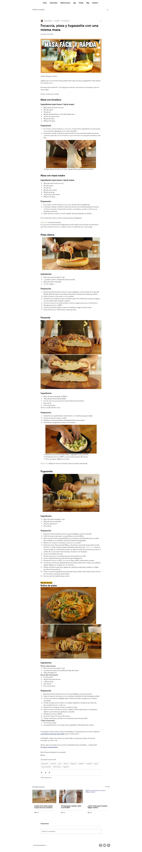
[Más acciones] (100, 21)
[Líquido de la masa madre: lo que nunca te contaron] (44, 796)
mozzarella (89, 763)
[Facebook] (100, 845)
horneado (53, 763)
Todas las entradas (38, 9)
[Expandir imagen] (71, 337)
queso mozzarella (46, 767)
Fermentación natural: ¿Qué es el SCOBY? (71, 806)
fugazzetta (73, 763)
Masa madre (45, 763)
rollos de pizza (57, 767)
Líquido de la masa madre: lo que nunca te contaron (43, 806)
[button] (107, 9)
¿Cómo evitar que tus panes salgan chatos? (97, 806)
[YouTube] (104, 845)
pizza (60, 763)
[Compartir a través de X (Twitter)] (45, 772)
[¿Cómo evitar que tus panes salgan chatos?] (98, 796)
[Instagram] (108, 845)
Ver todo (107, 786)
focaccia (66, 763)
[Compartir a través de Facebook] (41, 772)
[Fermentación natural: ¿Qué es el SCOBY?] (71, 796)
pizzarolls (81, 763)
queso (96, 763)
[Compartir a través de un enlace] (49, 772)
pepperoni (66, 767)
